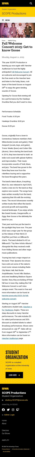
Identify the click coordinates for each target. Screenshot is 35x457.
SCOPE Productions (14, 13)
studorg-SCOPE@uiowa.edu (16, 400)
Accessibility (6, 451)
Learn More (13, 375)
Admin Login (9, 415)
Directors (5, 430)
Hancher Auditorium (10, 338)
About (4, 424)
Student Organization (9, 9)
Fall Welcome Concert (20, 72)
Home (3, 40)
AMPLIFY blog (12, 40)
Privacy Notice (6, 449)
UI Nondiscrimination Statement (20, 449)
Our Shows (6, 433)
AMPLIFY (5, 440)
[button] (31, 3)
